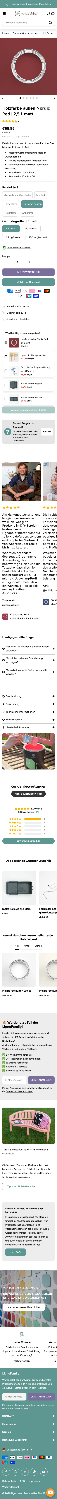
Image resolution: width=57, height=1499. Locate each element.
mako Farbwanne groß (31, 383)
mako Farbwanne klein (31, 397)
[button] (20, 98)
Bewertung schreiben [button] (28, 840)
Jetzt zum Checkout (28, 282)
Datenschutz (9, 1481)
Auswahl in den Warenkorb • (28, 410)
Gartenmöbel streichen (25, 33)
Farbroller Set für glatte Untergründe (36, 367)
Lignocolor (17, 1493)
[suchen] (50, 22)
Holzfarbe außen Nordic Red (34, 339)
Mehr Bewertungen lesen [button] (28, 793)
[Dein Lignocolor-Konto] (48, 13)
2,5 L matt (10, 228)
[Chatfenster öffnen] (50, 1492)
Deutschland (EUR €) (18, 1449)
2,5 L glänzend (13, 237)
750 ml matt (30, 228)
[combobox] (28, 22)
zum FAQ (47, 432)
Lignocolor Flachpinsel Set (33, 355)
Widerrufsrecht (10, 1486)
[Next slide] (54, 98)
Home (5, 33)
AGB (22, 1481)
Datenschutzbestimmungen (19, 1091)
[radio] (17, 195)
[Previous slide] (2, 98)
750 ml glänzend (38, 237)
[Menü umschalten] (4, 13)
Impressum (34, 1481)
